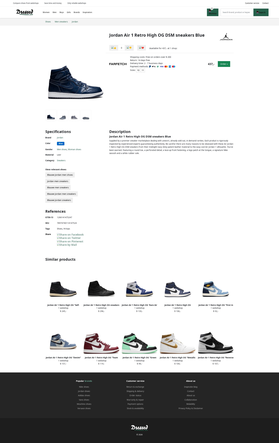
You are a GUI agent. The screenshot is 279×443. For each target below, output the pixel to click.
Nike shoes (84, 387)
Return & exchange (135, 387)
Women (46, 12)
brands (88, 381)
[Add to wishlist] (141, 47)
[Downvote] (129, 47)
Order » (224, 64)
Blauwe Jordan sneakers (59, 200)
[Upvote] (113, 47)
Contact (265, 3)
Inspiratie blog (190, 387)
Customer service (252, 3)
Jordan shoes (84, 391)
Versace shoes (84, 408)
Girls (69, 12)
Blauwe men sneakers (58, 187)
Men (55, 12)
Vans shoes (84, 399)
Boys (62, 12)
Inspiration (87, 12)
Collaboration (191, 399)
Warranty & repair (135, 399)
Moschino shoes (84, 404)
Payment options (135, 404)
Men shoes (62, 149)
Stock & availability (135, 408)
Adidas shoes (84, 395)
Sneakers (61, 160)
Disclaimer (198, 408)
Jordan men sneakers (57, 181)
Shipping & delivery (135, 391)
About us (191, 395)
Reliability (190, 404)
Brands (77, 12)
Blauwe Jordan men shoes (60, 174)
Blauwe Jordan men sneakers (61, 193)
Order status (135, 395)
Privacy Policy (185, 408)
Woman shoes (74, 149)
